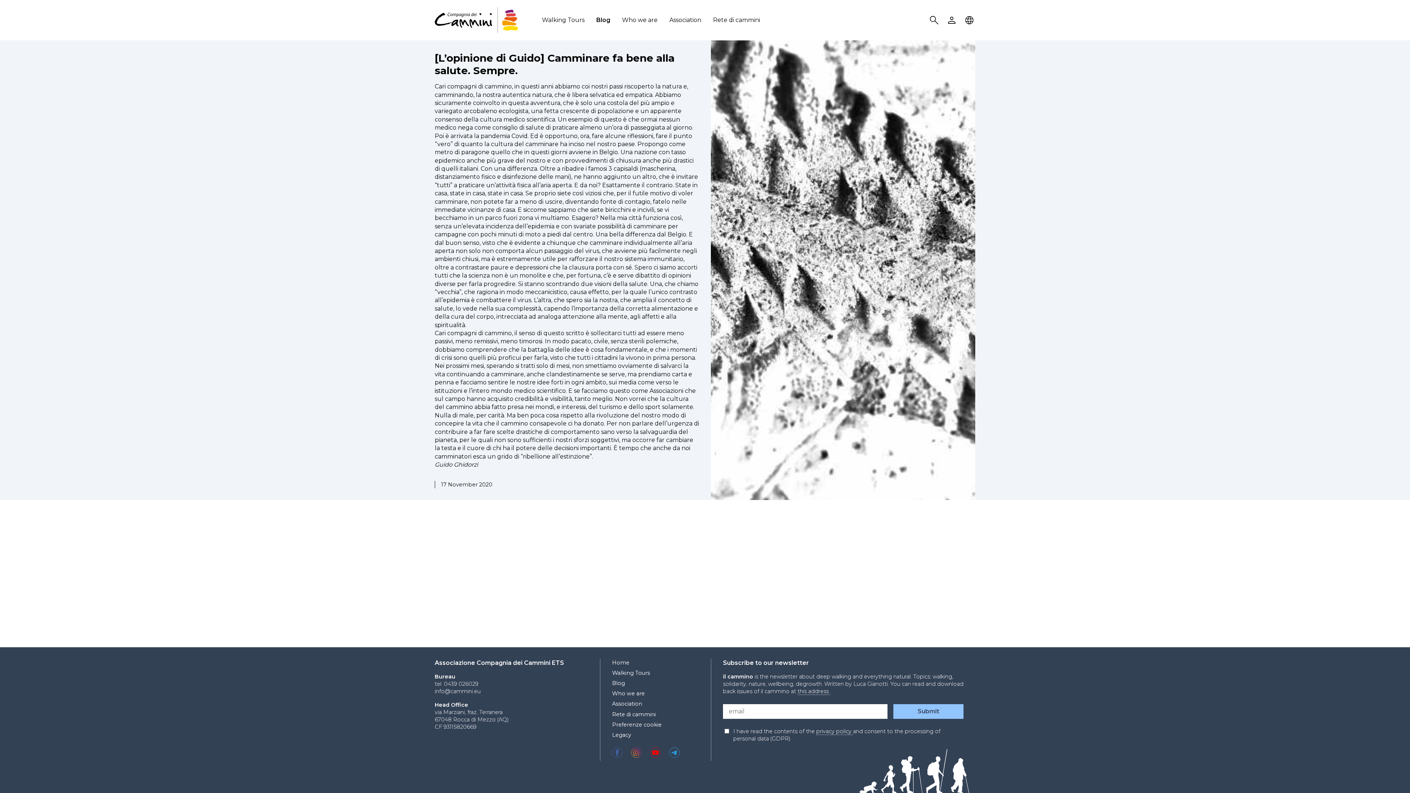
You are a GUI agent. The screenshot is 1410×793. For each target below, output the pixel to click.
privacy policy (834, 731)
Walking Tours (563, 20)
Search (935, 20)
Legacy (621, 735)
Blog (603, 20)
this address (814, 691)
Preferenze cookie (637, 724)
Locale (970, 20)
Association (685, 20)
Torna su (1386, 773)
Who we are (640, 20)
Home (620, 662)
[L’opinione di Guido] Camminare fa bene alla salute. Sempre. (555, 64)
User (953, 20)
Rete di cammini (736, 20)
